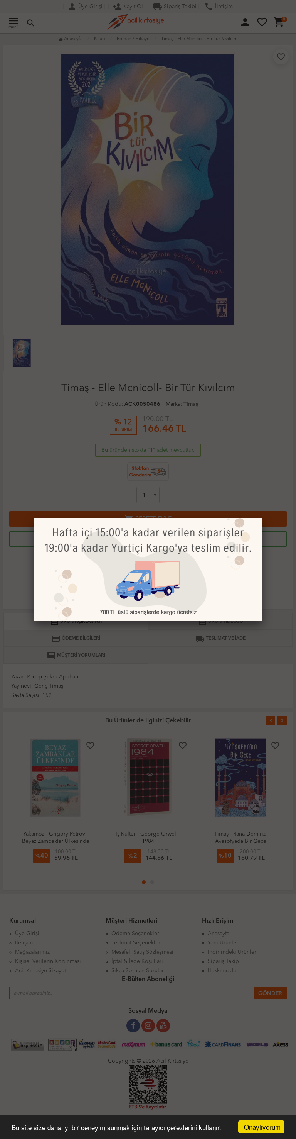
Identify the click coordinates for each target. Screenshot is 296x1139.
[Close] (262, 518)
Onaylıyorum (262, 1127)
